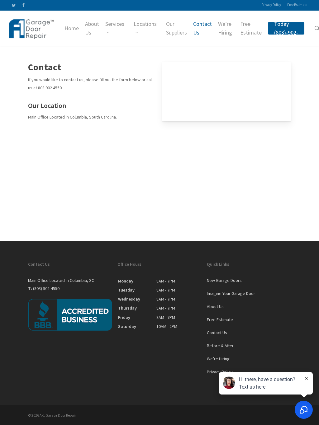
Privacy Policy (220, 372)
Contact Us (217, 332)
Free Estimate (220, 319)
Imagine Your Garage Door (231, 293)
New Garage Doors (224, 280)
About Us (215, 306)
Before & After (220, 345)
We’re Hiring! (219, 359)
